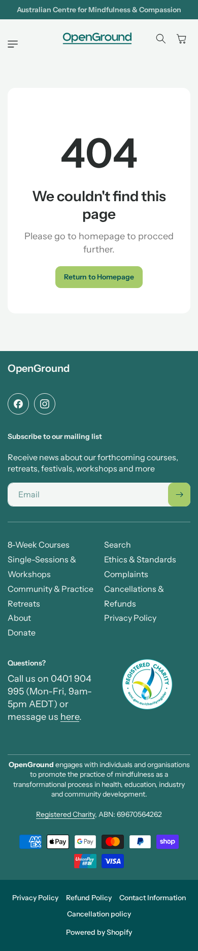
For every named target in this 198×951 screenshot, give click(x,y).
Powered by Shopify (99, 932)
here (69, 716)
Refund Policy (89, 897)
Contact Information (152, 897)
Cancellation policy (99, 913)
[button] (15, 44)
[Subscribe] (179, 494)
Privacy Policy (35, 897)
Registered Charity (65, 814)
